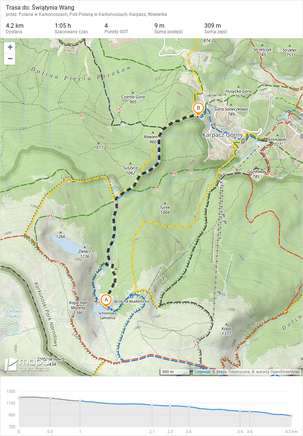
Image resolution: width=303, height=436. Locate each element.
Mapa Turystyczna (233, 371)
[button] (9, 48)
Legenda (202, 371)
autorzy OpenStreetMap (278, 371)
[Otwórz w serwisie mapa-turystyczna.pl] (26, 365)
